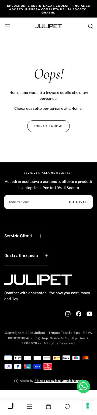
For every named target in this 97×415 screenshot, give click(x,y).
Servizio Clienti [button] (18, 235)
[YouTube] (89, 314)
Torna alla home (48, 126)
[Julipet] (38, 279)
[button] (7, 26)
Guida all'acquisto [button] (21, 255)
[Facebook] (78, 314)
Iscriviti (78, 202)
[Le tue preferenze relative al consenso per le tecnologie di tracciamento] (87, 405)
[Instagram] (68, 314)
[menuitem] (10, 407)
